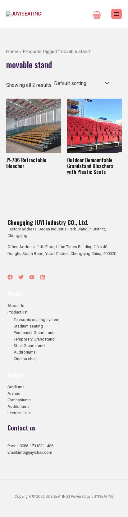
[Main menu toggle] (116, 14)
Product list (17, 312)
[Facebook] (10, 277)
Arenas (13, 393)
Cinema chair (25, 358)
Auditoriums (25, 352)
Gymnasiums (19, 400)
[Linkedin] (42, 277)
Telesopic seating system (36, 319)
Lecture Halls (19, 413)
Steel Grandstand (29, 345)
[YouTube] (31, 277)
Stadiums (16, 387)
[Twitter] (21, 277)
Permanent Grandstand (34, 332)
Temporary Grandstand (34, 339)
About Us (15, 305)
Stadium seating (28, 326)
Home (12, 51)
